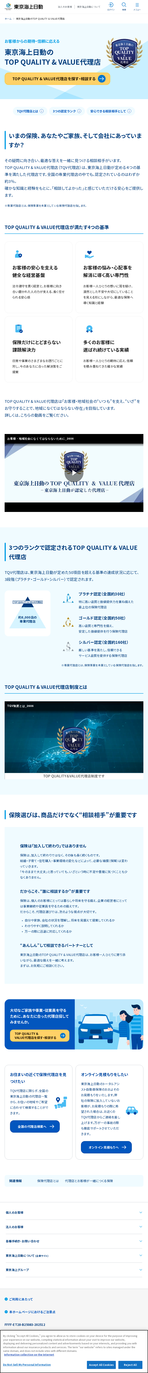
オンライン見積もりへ (104, 1147)
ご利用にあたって (21, 1299)
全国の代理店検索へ (32, 1126)
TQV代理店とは (27, 111)
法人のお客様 (65, 6)
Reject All (130, 1365)
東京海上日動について (88, 6)
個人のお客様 (15, 1212)
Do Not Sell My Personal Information (27, 1364)
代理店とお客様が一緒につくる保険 (89, 1180)
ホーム (8, 18)
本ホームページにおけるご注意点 (32, 1311)
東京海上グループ (17, 1270)
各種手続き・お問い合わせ (22, 1241)
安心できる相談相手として (108, 111)
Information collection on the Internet (29, 1354)
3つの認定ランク (64, 111)
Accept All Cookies (101, 1365)
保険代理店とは (48, 1180)
